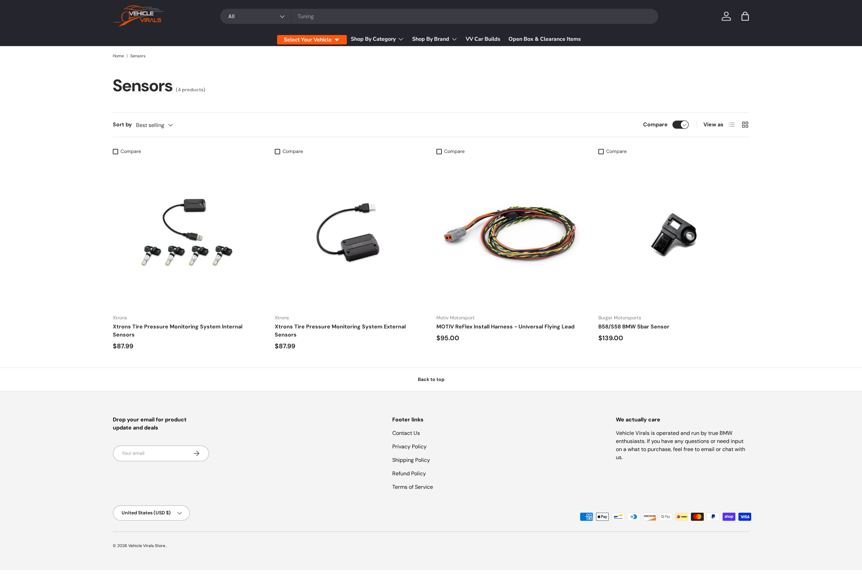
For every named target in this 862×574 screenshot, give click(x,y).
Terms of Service (412, 486)
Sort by (122, 124)
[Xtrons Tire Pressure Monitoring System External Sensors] (350, 233)
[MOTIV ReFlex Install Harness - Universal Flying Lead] (512, 233)
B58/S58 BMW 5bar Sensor (633, 326)
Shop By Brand (430, 39)
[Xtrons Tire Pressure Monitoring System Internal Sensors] (188, 233)
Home (118, 56)
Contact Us (406, 433)
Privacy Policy (409, 446)
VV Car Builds (483, 39)
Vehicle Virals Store (147, 545)
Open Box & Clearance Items (544, 39)
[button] (745, 16)
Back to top (431, 379)
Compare (655, 124)
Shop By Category (373, 39)
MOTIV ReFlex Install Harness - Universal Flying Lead (505, 326)
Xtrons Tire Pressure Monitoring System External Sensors (340, 330)
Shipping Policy (411, 460)
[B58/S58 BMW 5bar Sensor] (674, 233)
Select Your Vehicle (308, 39)
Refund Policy (409, 473)
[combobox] (439, 16)
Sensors (137, 56)
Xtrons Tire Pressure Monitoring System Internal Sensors (177, 330)
